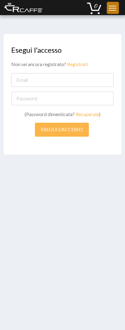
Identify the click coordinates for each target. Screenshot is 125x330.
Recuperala (87, 114)
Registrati (77, 64)
